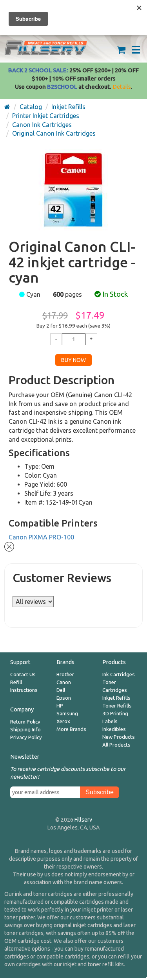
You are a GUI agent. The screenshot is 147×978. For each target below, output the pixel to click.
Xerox (63, 721)
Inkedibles (114, 729)
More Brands (71, 729)
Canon (63, 682)
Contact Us (23, 674)
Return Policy (25, 722)
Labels (110, 721)
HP (59, 706)
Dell (60, 690)
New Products (118, 737)
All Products (116, 745)
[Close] (9, 546)
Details (122, 86)
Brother (65, 674)
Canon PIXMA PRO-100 (41, 537)
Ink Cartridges (118, 674)
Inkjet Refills (116, 698)
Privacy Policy (26, 737)
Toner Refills (117, 706)
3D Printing (115, 713)
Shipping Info (25, 730)
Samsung (67, 713)
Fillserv (83, 820)
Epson (63, 698)
